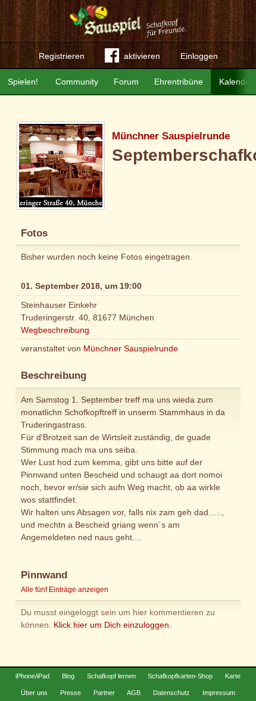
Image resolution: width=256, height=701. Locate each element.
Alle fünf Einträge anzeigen (64, 589)
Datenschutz (171, 692)
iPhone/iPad (32, 676)
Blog (68, 676)
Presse (70, 692)
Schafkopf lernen (111, 676)
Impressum (218, 692)
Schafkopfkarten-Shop (180, 676)
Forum (126, 81)
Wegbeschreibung (55, 330)
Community (76, 81)
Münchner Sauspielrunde (171, 136)
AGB (134, 692)
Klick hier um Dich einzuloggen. (112, 625)
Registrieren (62, 56)
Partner (104, 692)
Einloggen (199, 56)
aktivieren (142, 56)
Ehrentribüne (178, 81)
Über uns (34, 692)
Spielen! (23, 81)
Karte (233, 676)
